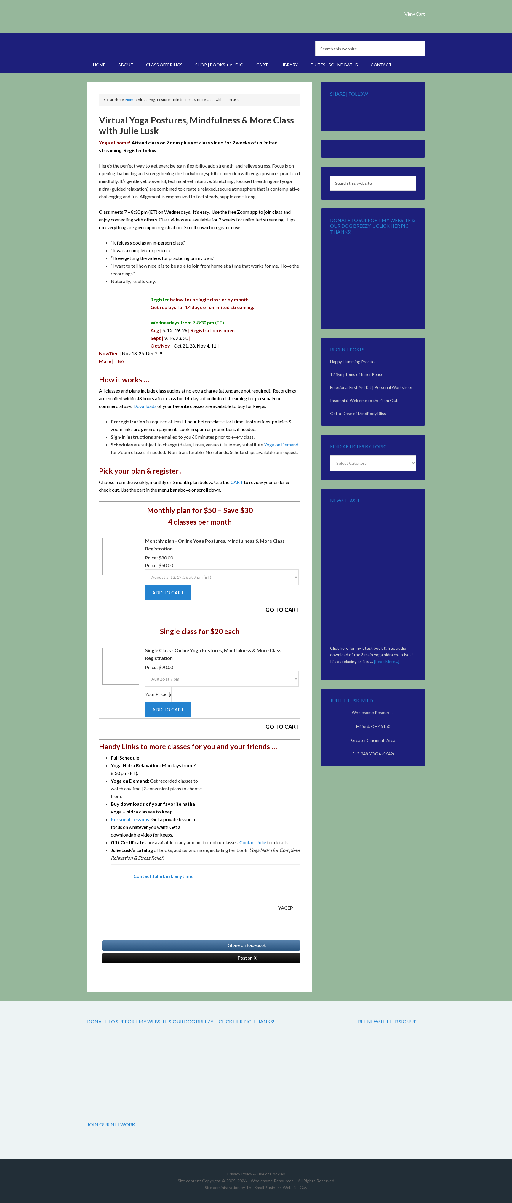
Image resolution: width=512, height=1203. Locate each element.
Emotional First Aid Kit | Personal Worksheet (371, 387)
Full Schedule (125, 757)
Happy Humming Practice (353, 361)
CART (236, 482)
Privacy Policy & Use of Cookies (256, 1173)
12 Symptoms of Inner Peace (356, 374)
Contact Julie (252, 842)
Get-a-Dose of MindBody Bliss (358, 413)
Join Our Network (111, 1124)
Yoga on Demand (281, 444)
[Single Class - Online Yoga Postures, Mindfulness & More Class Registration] (120, 684)
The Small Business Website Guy (276, 1187)
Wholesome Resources (137, 21)
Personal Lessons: (131, 819)
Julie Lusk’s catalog (132, 850)
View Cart (414, 14)
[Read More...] (386, 661)
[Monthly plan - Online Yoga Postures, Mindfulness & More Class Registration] (120, 574)
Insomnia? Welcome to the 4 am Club (364, 400)
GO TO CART (282, 610)
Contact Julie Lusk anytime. (163, 876)
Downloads (144, 406)
